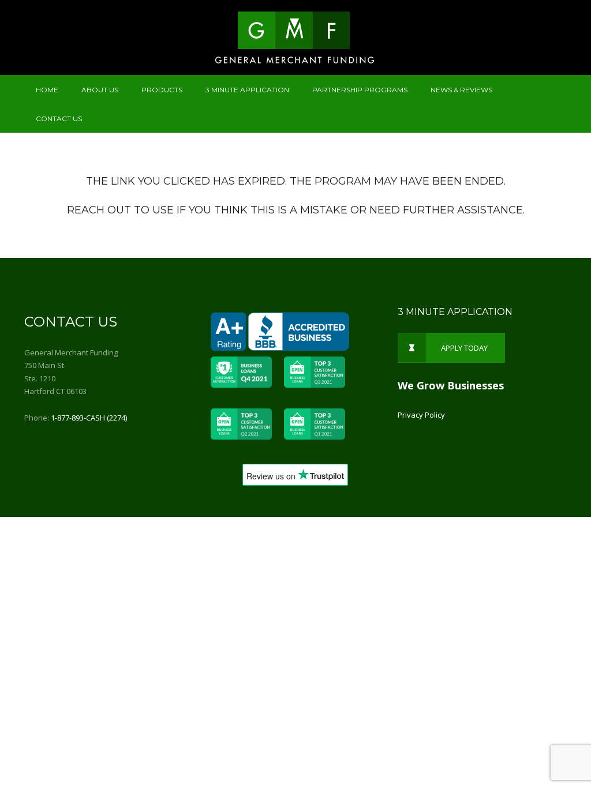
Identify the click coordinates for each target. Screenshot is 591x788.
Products (161, 89)
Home (47, 89)
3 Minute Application (247, 89)
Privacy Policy (421, 415)
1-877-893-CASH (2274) (89, 417)
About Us (99, 89)
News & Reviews (461, 89)
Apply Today (464, 348)
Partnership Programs (359, 89)
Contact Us (59, 118)
